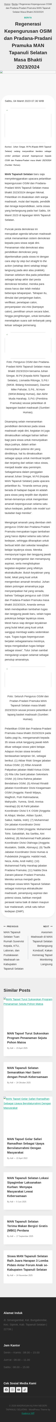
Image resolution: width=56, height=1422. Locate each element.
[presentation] (28, 1012)
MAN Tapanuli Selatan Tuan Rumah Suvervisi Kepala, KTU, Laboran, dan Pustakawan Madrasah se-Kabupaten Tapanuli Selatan (14, 947)
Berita (28, 18)
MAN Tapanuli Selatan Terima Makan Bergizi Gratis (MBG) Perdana (27, 1226)
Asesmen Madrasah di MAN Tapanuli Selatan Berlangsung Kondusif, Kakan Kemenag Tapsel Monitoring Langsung (41, 945)
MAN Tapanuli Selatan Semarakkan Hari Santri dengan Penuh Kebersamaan (27, 1072)
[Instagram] (12, 1389)
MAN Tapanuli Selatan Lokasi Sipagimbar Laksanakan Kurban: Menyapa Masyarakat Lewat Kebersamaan (28, 1187)
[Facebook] (6, 1389)
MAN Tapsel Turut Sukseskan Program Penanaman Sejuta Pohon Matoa (28, 1038)
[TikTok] (24, 1389)
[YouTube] (18, 1389)
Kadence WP (28, 1413)
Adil (11, 1048)
